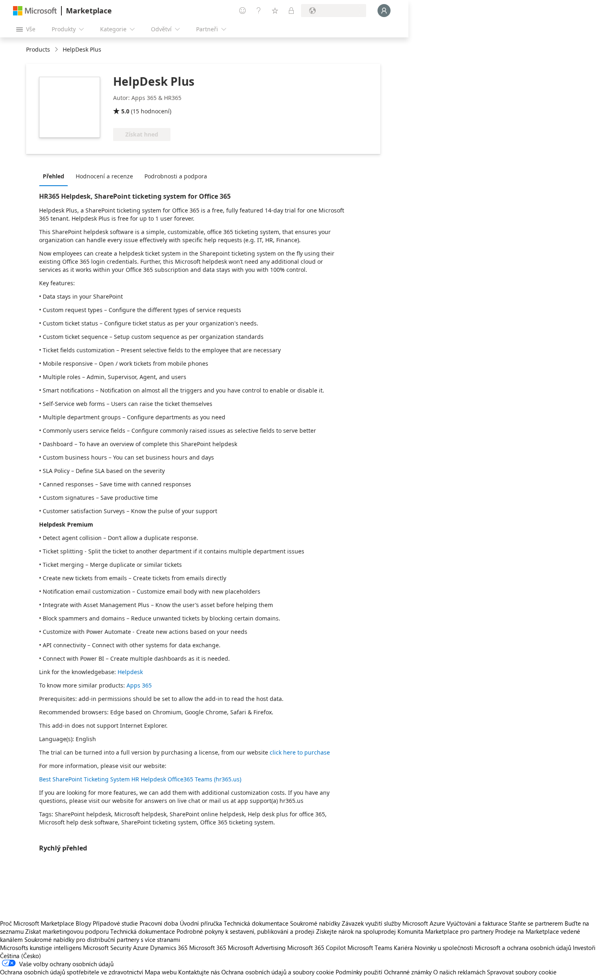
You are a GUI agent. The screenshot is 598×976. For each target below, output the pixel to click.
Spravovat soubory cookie (522, 972)
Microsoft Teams (369, 947)
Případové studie (115, 923)
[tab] (55, 176)
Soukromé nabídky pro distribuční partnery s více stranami (102, 939)
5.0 (125, 111)
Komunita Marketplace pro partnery (445, 931)
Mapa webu (161, 972)
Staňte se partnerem (536, 923)
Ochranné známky (408, 972)
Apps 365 (139, 685)
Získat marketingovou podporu (67, 931)
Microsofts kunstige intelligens (40, 947)
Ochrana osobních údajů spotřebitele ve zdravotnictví (71, 972)
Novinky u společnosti (444, 947)
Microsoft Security (107, 947)
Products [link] (38, 49)
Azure (140, 947)
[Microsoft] (35, 10)
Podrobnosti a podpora (175, 176)
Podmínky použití (359, 972)
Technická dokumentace (256, 923)
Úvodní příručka (201, 923)
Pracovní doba (159, 923)
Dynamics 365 (169, 947)
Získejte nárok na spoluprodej (356, 931)
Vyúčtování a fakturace (477, 923)
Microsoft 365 (207, 947)
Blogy (83, 923)
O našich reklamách (459, 972)
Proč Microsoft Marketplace (37, 923)
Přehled (53, 176)
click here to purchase (300, 752)
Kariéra (403, 947)
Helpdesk (130, 672)
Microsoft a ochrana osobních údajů (523, 947)
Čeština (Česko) (20, 956)
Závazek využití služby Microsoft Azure (394, 923)
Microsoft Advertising (257, 947)
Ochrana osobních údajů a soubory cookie (277, 972)
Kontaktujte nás (199, 972)
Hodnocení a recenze (104, 176)
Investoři (584, 947)
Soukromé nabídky (315, 923)
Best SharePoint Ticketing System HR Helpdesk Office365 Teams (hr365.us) (140, 779)
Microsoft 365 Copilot (316, 947)
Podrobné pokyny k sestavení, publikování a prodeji (245, 931)
